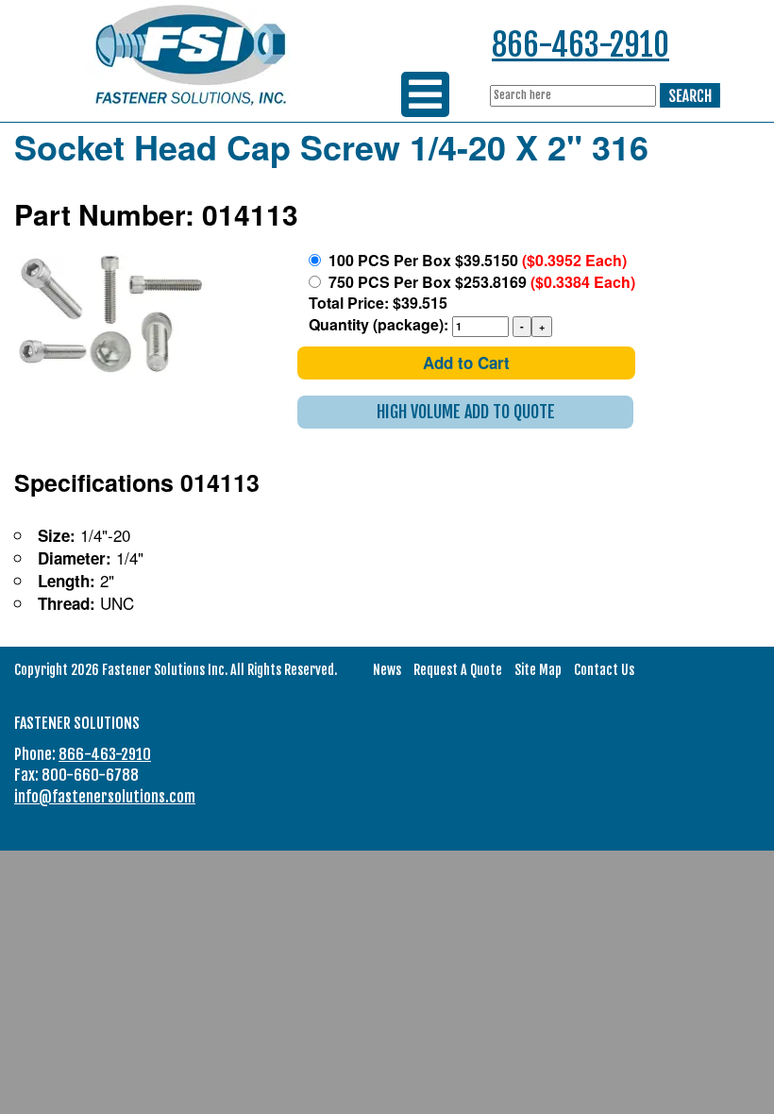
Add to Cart (466, 362)
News (387, 670)
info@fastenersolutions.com (104, 796)
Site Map (538, 670)
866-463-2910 (580, 44)
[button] (465, 412)
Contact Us (604, 670)
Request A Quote (457, 670)
